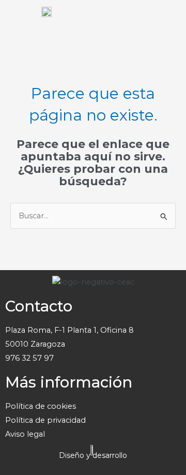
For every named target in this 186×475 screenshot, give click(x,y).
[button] (167, 20)
